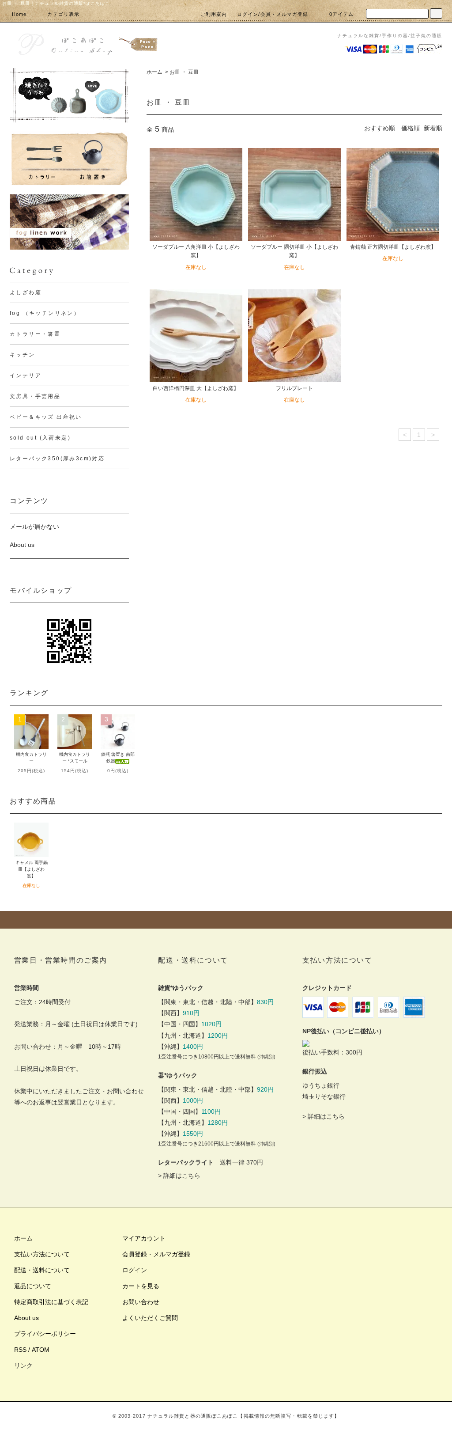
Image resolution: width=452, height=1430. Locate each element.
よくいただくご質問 (150, 1317)
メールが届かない (34, 526)
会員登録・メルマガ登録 (156, 1254)
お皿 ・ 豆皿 (184, 72)
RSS (20, 1349)
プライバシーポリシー (45, 1333)
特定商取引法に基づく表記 (51, 1301)
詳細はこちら (181, 1175)
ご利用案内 (213, 14)
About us (22, 544)
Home (19, 14)
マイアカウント (144, 1238)
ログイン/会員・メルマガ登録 (272, 14)
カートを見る (140, 1286)
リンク (23, 1365)
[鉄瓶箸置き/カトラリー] (69, 158)
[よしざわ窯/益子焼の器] (69, 95)
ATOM (40, 1349)
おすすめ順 (379, 128)
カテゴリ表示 (63, 14)
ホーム (154, 72)
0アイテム (341, 14)
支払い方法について (42, 1254)
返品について (32, 1286)
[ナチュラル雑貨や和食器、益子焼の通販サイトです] (87, 43)
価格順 (410, 128)
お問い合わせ (140, 1301)
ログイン (134, 1270)
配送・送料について (42, 1270)
